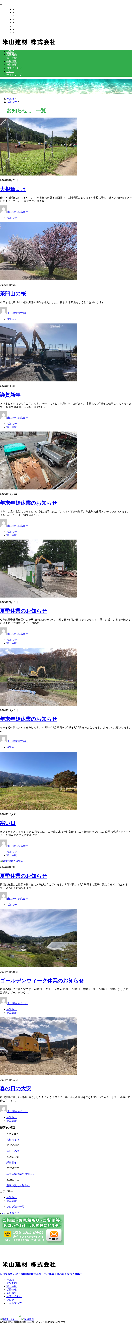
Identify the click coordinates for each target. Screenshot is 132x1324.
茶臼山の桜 (13, 293)
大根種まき (13, 189)
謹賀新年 (10, 395)
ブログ (18, 29)
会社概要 (19, 22)
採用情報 (19, 19)
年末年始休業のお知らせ (28, 503)
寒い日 (8, 823)
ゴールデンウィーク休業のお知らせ (42, 980)
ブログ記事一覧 (15, 1206)
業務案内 (19, 12)
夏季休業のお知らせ (23, 611)
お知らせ (11, 217)
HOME (18, 9)
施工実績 (19, 15)
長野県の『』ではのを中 (41, 1274)
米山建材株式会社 (17, 211)
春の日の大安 (15, 1088)
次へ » (15, 1212)
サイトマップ (21, 32)
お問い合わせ (21, 26)
